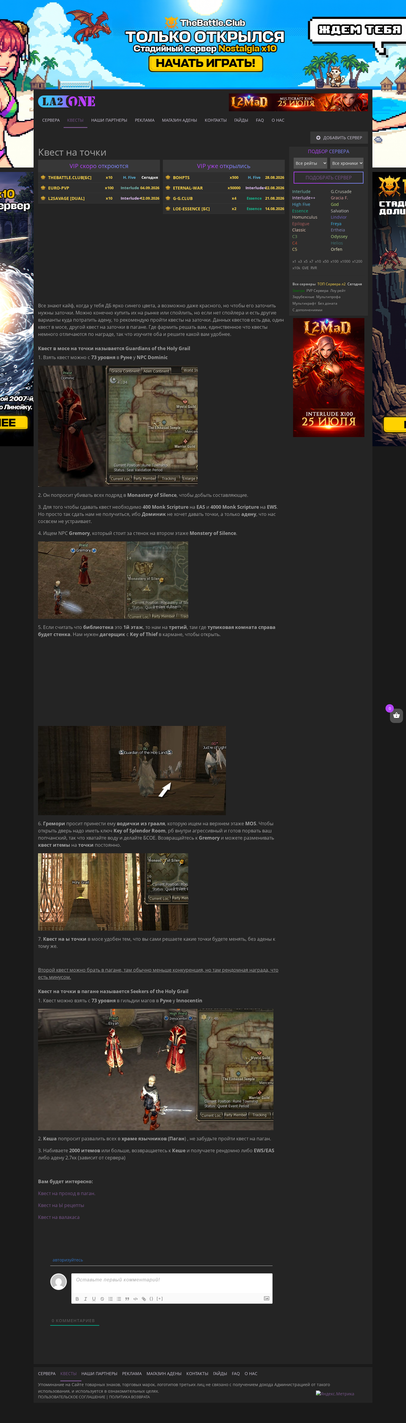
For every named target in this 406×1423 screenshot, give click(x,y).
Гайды (241, 120)
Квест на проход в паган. (66, 1193)
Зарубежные (303, 296)
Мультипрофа (328, 296)
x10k (296, 267)
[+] (160, 1298)
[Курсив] (85, 1299)
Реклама (145, 120)
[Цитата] (127, 1299)
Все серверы (304, 284)
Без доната (327, 303)
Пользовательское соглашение (71, 1396)
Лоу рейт (338, 290)
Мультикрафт (304, 303)
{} (152, 1298)
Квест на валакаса (59, 1217)
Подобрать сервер (329, 177)
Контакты (216, 120)
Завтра (298, 290)
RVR (314, 267)
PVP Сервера (317, 290)
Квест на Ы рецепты (61, 1205)
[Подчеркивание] (94, 1299)
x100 (335, 261)
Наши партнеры (109, 120)
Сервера (51, 120)
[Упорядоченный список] (110, 1299)
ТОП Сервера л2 (331, 284)
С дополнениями (307, 309)
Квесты (75, 120)
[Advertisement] (161, 260)
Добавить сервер (342, 137)
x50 (326, 261)
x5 (306, 261)
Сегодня (354, 284)
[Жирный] (77, 1299)
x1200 (357, 261)
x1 (294, 261)
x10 (318, 261)
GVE (305, 267)
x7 (311, 261)
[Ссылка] (144, 1299)
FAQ (260, 120)
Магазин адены (179, 120)
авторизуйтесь (67, 1260)
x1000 (345, 261)
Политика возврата (129, 1396)
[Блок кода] (135, 1299)
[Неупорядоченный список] (119, 1299)
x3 (300, 261)
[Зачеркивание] (102, 1299)
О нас (278, 120)
